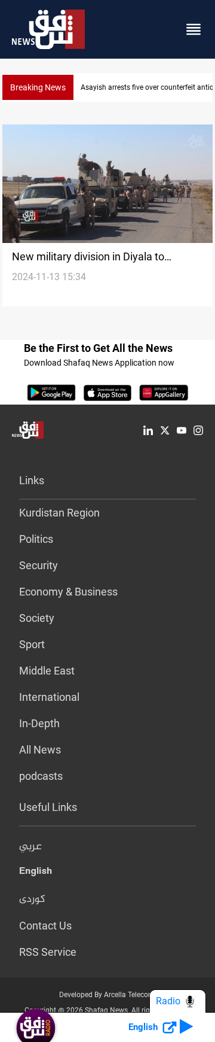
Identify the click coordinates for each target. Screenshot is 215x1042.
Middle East (47, 670)
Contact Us (45, 925)
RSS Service (47, 952)
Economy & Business (68, 591)
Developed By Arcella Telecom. (107, 995)
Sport (32, 644)
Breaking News (38, 87)
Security (38, 565)
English (35, 873)
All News (40, 749)
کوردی (32, 899)
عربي (30, 847)
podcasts (41, 776)
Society (36, 618)
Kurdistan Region (59, 512)
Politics (36, 539)
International (49, 697)
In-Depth (39, 723)
